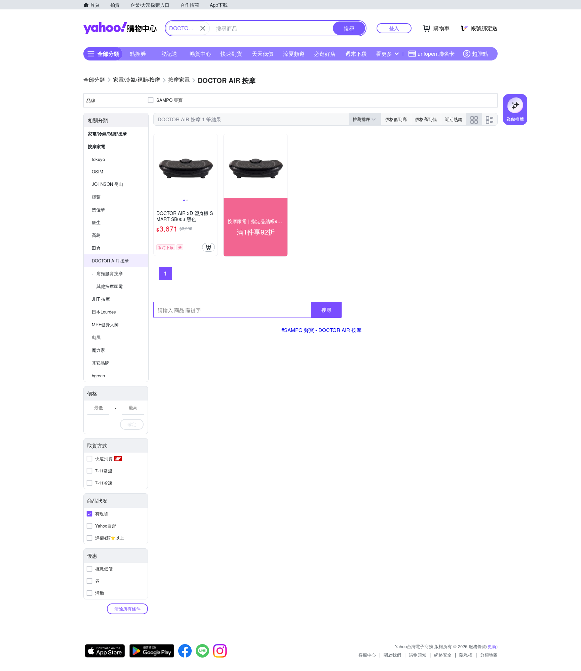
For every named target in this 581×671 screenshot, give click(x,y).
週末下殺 (356, 53)
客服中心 (367, 655)
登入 (394, 28)
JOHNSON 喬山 (107, 184)
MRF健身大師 (105, 324)
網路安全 (443, 655)
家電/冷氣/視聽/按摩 (107, 133)
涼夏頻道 (294, 53)
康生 (96, 222)
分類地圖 (489, 655)
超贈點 (480, 53)
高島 (96, 235)
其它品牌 (100, 363)
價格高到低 (426, 119)
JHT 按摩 (101, 299)
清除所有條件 (127, 608)
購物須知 (417, 655)
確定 (131, 424)
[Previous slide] (158, 166)
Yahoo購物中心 (120, 28)
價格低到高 (396, 119)
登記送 (169, 53)
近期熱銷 (453, 119)
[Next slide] (213, 166)
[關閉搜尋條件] (203, 28)
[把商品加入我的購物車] (208, 247)
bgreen (98, 375)
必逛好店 (325, 53)
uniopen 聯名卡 (436, 53)
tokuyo (98, 159)
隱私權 (465, 655)
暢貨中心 (200, 53)
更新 (492, 646)
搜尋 (326, 309)
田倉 (96, 248)
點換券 (138, 53)
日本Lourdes (104, 311)
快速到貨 (231, 53)
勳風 (96, 337)
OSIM (97, 171)
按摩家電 (96, 146)
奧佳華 (98, 209)
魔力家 (98, 350)
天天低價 (262, 53)
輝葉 (96, 197)
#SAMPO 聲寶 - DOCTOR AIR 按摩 (321, 329)
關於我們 (392, 655)
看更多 (384, 53)
